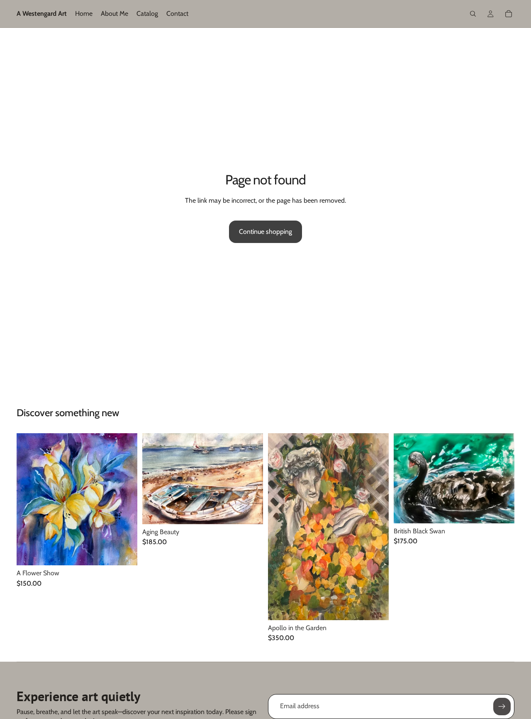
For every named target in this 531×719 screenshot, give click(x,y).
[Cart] (508, 14)
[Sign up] (502, 706)
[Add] (124, 552)
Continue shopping (265, 232)
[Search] (473, 14)
